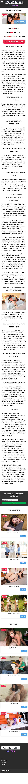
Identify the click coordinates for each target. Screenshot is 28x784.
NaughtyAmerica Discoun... (14, 532)
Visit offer (20, 22)
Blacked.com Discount (14, 559)
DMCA (2, 758)
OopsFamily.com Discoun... (14, 675)
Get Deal (23, 535)
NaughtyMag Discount (14, 647)
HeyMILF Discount (14, 703)
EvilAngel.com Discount (14, 731)
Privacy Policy (3, 762)
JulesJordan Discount (14, 586)
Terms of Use (3, 764)
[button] (1, 1)
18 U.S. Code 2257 (4, 760)
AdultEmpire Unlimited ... (14, 613)
